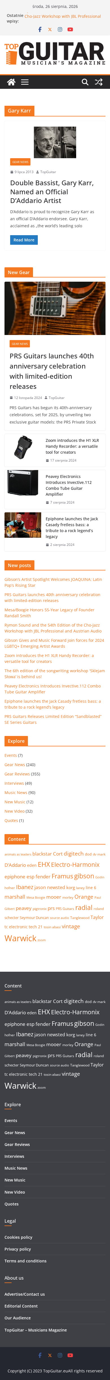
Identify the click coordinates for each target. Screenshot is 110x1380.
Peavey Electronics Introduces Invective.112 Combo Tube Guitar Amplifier (69, 485)
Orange (83, 896)
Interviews (14, 783)
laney (80, 887)
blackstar (42, 854)
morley (67, 897)
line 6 (91, 887)
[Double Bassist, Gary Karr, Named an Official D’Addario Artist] (55, 142)
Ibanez (24, 887)
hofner (10, 887)
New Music (15, 801)
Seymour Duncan (34, 917)
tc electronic (16, 926)
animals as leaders (18, 854)
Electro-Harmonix (75, 864)
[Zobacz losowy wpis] (98, 82)
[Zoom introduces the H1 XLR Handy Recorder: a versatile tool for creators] (23, 450)
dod (88, 854)
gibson (84, 876)
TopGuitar (48, 171)
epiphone (15, 876)
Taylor (97, 917)
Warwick (20, 938)
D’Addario (15, 865)
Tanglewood (79, 917)
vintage (71, 926)
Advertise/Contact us (25, 1294)
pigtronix (40, 908)
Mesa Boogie (36, 898)
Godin (99, 877)
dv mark (99, 854)
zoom (42, 940)
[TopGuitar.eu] (11, 82)
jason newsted (49, 887)
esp (30, 876)
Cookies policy (18, 1237)
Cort (58, 853)
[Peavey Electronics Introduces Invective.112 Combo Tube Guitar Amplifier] (23, 489)
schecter (12, 917)
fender (43, 876)
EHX (44, 864)
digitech (74, 853)
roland (99, 908)
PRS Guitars (65, 908)
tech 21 (36, 926)
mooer (53, 897)
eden (32, 865)
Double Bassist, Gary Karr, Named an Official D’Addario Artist (52, 191)
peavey (24, 908)
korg (70, 887)
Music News (16, 792)
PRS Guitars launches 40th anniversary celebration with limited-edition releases (52, 371)
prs (51, 908)
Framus (62, 876)
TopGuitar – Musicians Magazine (36, 1330)
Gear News (20, 162)
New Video (15, 811)
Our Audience (18, 1318)
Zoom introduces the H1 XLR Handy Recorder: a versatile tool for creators (72, 446)
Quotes (11, 820)
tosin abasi (52, 927)
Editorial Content (21, 1306)
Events (11, 755)
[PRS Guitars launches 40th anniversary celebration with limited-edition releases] (55, 308)
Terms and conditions (26, 1261)
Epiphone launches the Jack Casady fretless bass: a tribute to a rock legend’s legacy (72, 527)
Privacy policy (18, 1249)
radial (84, 907)
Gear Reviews (17, 774)
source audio (59, 918)
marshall (15, 896)
